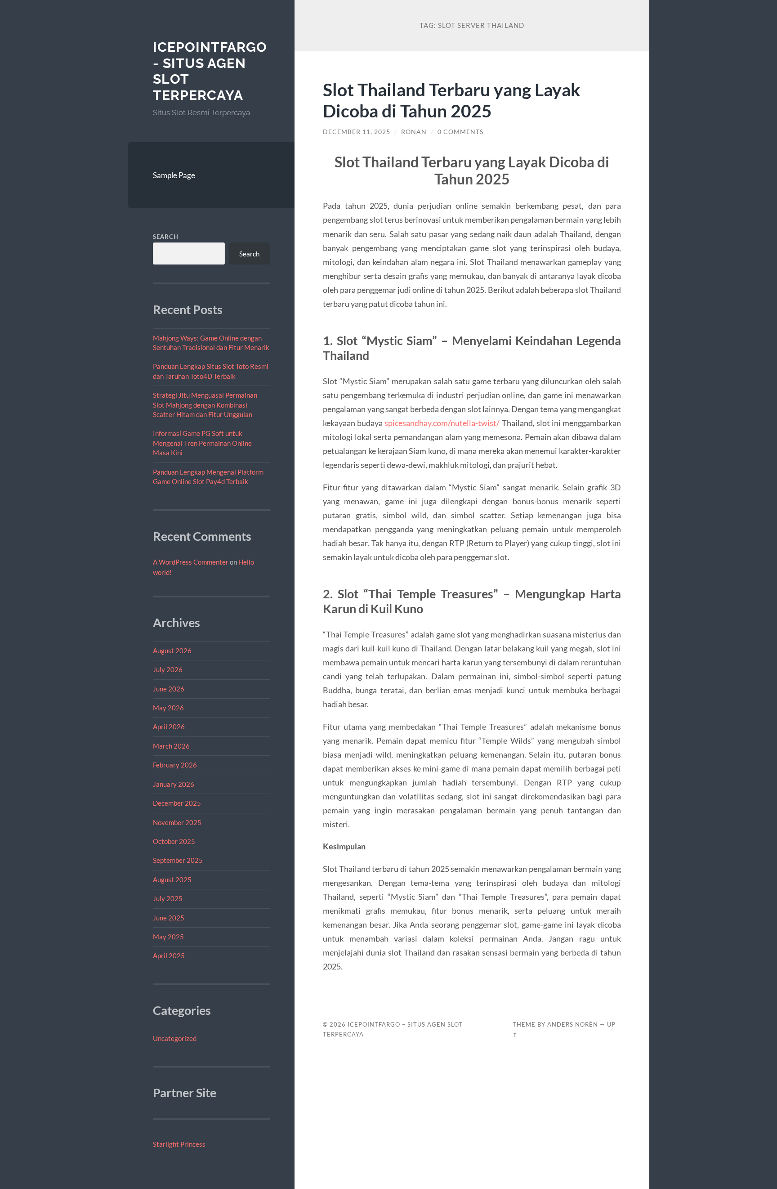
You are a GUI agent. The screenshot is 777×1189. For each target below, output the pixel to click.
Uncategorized (174, 1038)
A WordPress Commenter (190, 562)
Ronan (414, 131)
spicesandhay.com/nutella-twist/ (442, 423)
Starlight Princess (179, 1144)
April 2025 (169, 955)
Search (166, 236)
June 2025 (168, 918)
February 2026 (175, 765)
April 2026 (169, 726)
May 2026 (168, 708)
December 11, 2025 (356, 131)
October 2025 (174, 841)
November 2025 (177, 822)
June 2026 (168, 689)
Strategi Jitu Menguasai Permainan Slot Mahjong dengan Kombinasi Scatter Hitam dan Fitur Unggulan (205, 404)
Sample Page (174, 175)
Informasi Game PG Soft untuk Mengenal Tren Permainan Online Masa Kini (202, 443)
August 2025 (172, 879)
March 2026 (171, 746)
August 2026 (172, 650)
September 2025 (178, 860)
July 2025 (168, 898)
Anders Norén (572, 1024)
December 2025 (177, 803)
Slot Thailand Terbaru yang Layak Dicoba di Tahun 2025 (452, 100)
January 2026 (173, 784)
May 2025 (168, 937)
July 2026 (168, 669)
